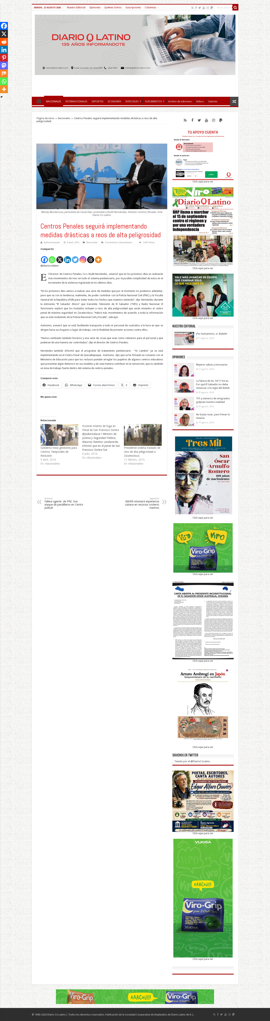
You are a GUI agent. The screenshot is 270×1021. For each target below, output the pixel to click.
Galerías (212, 101)
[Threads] (90, 257)
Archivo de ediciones (180, 101)
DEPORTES (98, 101)
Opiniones (94, 7)
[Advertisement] (135, 84)
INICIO (39, 101)
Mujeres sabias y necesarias (212, 364)
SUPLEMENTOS (153, 101)
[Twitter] (199, 7)
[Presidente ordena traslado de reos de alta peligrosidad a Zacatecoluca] (143, 435)
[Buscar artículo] (235, 7)
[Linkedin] (67, 257)
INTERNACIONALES (76, 101)
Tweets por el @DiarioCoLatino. (192, 761)
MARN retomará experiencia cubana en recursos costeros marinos (142, 503)
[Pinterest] (4, 58)
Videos (200, 101)
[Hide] (1, 97)
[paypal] (211, 7)
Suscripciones (133, 7)
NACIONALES (53, 101)
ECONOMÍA (114, 101)
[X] (59, 257)
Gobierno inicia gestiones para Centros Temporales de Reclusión (59, 451)
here (85, 273)
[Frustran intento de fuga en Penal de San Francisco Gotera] (103, 442)
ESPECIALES (132, 101)
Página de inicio (45, 118)
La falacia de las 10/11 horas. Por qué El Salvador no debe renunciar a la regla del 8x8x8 (212, 384)
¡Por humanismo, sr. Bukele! (211, 333)
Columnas (150, 7)
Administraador (52, 242)
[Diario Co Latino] (135, 44)
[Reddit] (4, 42)
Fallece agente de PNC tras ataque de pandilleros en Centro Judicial (63, 503)
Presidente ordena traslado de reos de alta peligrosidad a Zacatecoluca (142, 451)
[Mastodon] (4, 65)
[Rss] (192, 7)
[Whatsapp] (52, 257)
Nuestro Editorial (76, 7)
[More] (98, 257)
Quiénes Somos (113, 7)
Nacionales (64, 118)
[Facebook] (196, 7)
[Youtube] (203, 7)
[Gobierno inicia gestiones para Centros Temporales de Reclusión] (59, 435)
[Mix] (4, 73)
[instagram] (207, 7)
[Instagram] (82, 257)
